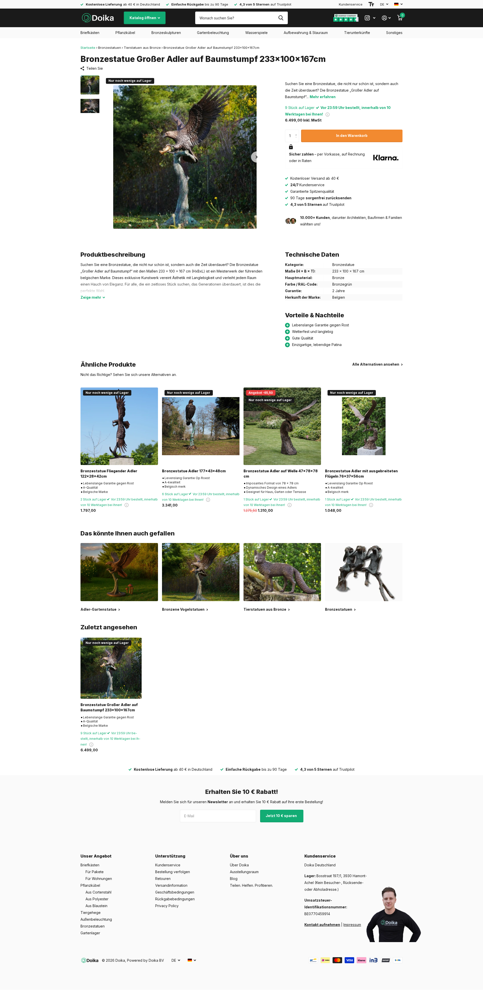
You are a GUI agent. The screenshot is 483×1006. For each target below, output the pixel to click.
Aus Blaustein (96, 906)
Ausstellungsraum (244, 872)
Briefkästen (89, 32)
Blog (233, 878)
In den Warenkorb (352, 135)
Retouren (163, 878)
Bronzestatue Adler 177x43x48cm (194, 471)
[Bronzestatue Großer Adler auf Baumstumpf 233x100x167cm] (111, 668)
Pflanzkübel (125, 32)
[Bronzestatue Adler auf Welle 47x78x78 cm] (282, 426)
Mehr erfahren (323, 97)
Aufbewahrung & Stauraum (306, 32)
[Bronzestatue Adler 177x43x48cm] (200, 426)
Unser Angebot (95, 856)
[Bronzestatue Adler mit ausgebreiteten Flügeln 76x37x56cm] (364, 426)
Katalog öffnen (143, 18)
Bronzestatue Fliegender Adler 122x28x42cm (108, 473)
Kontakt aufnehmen (322, 924)
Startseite (87, 48)
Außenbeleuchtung (96, 919)
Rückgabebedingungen (175, 899)
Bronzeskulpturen (166, 32)
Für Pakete (95, 872)
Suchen (281, 18)
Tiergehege (90, 912)
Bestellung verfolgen (172, 872)
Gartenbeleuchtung (213, 32)
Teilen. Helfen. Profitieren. (251, 885)
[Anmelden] (386, 18)
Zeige (90, 297)
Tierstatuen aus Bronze (142, 48)
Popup (328, 114)
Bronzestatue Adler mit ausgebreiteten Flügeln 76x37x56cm (361, 473)
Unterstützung (170, 856)
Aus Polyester (97, 899)
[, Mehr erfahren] (370, 18)
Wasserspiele (256, 32)
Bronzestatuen (109, 48)
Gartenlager (90, 933)
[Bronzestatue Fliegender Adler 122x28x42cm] (119, 426)
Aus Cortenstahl (98, 892)
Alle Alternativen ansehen (376, 364)
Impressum (352, 924)
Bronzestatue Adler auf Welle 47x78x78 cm (281, 473)
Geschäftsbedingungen (174, 892)
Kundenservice (351, 4)
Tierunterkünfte (357, 32)
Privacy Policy (167, 906)
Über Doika (239, 865)
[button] (256, 156)
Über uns (239, 856)
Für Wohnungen (99, 878)
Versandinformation (171, 885)
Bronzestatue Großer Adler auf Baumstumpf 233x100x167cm (109, 707)
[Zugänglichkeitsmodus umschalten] (371, 4)
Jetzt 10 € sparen (282, 816)
